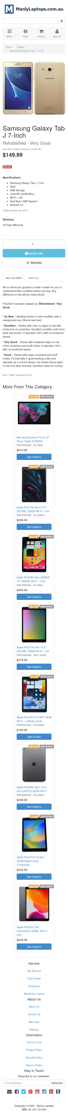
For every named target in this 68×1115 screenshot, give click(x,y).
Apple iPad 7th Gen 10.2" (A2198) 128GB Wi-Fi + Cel (33, 509)
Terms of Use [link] (34, 1042)
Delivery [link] (34, 1029)
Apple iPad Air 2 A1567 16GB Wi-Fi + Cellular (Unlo (34, 719)
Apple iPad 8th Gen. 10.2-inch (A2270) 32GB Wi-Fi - (32, 789)
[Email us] (9, 1091)
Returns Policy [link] (34, 1065)
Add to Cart (34, 737)
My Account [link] (34, 971)
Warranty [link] (34, 1022)
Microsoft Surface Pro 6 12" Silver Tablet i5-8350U (33, 439)
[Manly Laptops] (34, 6)
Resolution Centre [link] (34, 994)
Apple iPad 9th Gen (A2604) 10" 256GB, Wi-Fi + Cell (33, 579)
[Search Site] (61, 21)
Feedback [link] (34, 986)
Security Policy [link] (34, 1057)
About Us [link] (34, 1006)
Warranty (33, 278)
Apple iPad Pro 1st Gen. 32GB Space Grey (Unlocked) (31, 861)
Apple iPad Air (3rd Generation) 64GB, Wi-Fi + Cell (32, 931)
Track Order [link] (34, 978)
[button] (34, 262)
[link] (17, 1091)
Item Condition (14, 278)
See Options (34, 457)
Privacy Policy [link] (34, 1050)
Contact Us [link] (34, 1014)
